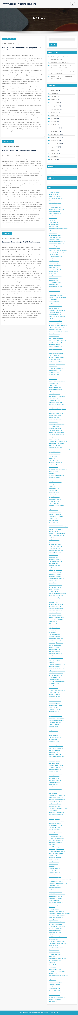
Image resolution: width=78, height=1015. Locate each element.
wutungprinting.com (54, 651)
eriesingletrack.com (54, 394)
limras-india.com (53, 194)
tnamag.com (52, 744)
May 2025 (53, 118)
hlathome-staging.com (55, 430)
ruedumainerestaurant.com (56, 578)
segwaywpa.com (53, 752)
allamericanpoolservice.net (56, 443)
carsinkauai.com (53, 939)
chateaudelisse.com (54, 291)
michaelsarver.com (54, 426)
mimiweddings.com (54, 990)
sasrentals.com (53, 422)
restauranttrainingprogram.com (58, 441)
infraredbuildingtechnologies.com (58, 325)
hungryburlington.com (55, 615)
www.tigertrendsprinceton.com (57, 795)
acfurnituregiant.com (55, 213)
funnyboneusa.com (54, 677)
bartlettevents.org (54, 304)
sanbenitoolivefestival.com (56, 505)
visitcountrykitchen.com (56, 643)
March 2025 (54, 125)
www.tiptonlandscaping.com (57, 851)
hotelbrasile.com (53, 299)
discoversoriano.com (55, 512)
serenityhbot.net (53, 786)
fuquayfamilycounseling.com (57, 971)
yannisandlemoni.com (55, 387)
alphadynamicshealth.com (56, 947)
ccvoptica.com (53, 855)
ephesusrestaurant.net (55, 896)
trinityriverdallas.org (54, 465)
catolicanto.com (53, 460)
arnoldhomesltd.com (55, 351)
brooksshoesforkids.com (56, 746)
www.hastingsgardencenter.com (58, 883)
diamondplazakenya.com (56, 917)
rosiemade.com (53, 398)
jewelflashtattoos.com (55, 258)
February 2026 (55, 102)
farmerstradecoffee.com (56, 767)
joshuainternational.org (55, 789)
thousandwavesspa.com (55, 698)
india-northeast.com (55, 344)
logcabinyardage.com (55, 769)
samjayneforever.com (55, 930)
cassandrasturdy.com (55, 503)
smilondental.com (54, 417)
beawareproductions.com (56, 595)
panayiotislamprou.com (55, 286)
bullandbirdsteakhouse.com (56, 838)
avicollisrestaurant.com (55, 705)
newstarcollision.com (55, 419)
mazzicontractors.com (55, 892)
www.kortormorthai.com (56, 814)
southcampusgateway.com (56, 288)
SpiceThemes (54, 1012)
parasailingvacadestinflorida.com (58, 943)
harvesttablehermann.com (56, 327)
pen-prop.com (53, 793)
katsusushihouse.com (55, 574)
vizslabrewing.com (54, 383)
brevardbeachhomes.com (56, 338)
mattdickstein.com (54, 776)
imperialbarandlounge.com (56, 357)
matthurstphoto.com (55, 932)
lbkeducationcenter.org (55, 462)
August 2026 (54, 90)
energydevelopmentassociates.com (58, 331)
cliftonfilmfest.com (54, 355)
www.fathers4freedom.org (56, 797)
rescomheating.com (54, 988)
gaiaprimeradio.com (54, 628)
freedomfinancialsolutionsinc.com (58, 808)
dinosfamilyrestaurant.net (56, 323)
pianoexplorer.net (54, 885)
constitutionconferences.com (57, 728)
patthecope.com (53, 731)
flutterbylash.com (54, 950)
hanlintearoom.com (54, 952)
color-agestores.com (55, 484)
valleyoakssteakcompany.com (57, 720)
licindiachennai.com (54, 200)
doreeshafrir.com (53, 591)
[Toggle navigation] (72, 3)
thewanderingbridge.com (56, 608)
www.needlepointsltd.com (56, 836)
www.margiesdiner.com (55, 832)
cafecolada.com (53, 510)
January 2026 (54, 106)
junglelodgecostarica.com (56, 638)
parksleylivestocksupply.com (57, 479)
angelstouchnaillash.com (56, 413)
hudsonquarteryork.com (56, 905)
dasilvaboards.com (54, 540)
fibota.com (52, 907)
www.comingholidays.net (56, 516)
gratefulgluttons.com (55, 499)
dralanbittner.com (54, 385)
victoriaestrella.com (54, 696)
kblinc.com (52, 391)
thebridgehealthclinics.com (56, 756)
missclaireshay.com (54, 192)
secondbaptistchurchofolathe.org (58, 975)
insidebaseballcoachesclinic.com (58, 937)
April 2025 (53, 121)
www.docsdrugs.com (55, 829)
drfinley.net (52, 962)
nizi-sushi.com (53, 623)
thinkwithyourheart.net (55, 361)
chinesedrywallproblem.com (57, 671)
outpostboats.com (54, 492)
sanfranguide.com (54, 518)
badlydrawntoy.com (54, 778)
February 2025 (55, 128)
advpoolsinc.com (53, 714)
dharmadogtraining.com (55, 982)
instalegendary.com (54, 248)
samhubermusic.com (55, 999)
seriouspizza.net (53, 735)
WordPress (35, 1012)
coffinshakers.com (54, 602)
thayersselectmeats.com (56, 748)
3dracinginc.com (53, 522)
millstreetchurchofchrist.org (57, 941)
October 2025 (54, 112)
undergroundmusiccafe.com (57, 997)
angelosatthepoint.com (55, 716)
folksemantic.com (54, 374)
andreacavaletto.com (55, 477)
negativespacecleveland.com (57, 664)
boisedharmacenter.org (55, 482)
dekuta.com (52, 866)
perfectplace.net (53, 467)
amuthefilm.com (53, 563)
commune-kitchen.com (55, 561)
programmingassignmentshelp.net (58, 228)
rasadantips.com (53, 220)
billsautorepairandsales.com (57, 922)
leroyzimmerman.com (55, 960)
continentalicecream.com (56, 550)
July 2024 (53, 150)
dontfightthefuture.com (55, 349)
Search (53, 44)
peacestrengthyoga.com (55, 806)
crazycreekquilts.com (55, 552)
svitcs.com (52, 733)
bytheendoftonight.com (55, 495)
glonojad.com (52, 583)
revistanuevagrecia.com (55, 585)
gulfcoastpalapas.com (55, 754)
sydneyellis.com (53, 437)
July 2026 (53, 93)
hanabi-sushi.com (54, 862)
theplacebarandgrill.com (55, 709)
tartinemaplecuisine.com (56, 619)
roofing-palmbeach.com (55, 346)
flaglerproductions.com (55, 546)
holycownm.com (53, 688)
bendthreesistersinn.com (56, 673)
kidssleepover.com (54, 230)
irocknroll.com (53, 366)
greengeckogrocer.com (55, 428)
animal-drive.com (54, 741)
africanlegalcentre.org (55, 572)
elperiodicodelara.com (55, 196)
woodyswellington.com (55, 898)
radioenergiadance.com (55, 282)
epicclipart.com (53, 267)
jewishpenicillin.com (54, 445)
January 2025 (54, 131)
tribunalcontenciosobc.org (56, 535)
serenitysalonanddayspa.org (56, 209)
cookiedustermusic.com (55, 679)
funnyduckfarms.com (55, 954)
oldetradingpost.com (55, 314)
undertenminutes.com (55, 216)
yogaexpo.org (52, 473)
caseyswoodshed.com (55, 722)
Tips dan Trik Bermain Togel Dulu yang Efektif (19, 150)
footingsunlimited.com (55, 825)
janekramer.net (53, 621)
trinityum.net (52, 889)
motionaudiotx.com (54, 984)
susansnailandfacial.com (55, 791)
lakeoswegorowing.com (55, 969)
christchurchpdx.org (54, 557)
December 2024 (55, 134)
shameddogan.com (54, 761)
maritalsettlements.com (55, 653)
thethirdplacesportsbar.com (57, 894)
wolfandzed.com (53, 864)
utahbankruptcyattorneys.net (57, 364)
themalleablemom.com (55, 610)
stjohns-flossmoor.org (55, 675)
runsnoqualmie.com (54, 827)
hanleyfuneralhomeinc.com (56, 404)
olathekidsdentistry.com (55, 402)
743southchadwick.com (55, 342)
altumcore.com (53, 739)
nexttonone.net (53, 784)
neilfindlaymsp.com (54, 703)
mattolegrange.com (54, 636)
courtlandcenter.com (55, 701)
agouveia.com (53, 973)
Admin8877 (7, 43)
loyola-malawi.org (54, 488)
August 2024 (54, 147)
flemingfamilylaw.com (55, 965)
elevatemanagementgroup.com (57, 958)
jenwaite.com (52, 956)
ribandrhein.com (53, 456)
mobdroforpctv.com (54, 501)
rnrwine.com (52, 967)
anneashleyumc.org (54, 819)
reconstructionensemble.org (57, 681)
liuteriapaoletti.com (54, 666)
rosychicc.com (53, 490)
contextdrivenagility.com (56, 598)
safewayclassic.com (54, 239)
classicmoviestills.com (55, 507)
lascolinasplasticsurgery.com (57, 840)
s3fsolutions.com (54, 336)
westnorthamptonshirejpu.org (57, 297)
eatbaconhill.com (53, 226)
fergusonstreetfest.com (55, 928)
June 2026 (53, 96)
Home (35, 20)
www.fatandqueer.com (55, 816)
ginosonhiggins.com (54, 649)
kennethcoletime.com (55, 613)
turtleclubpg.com (54, 692)
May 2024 (53, 156)
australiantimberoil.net (55, 321)
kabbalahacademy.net (55, 415)
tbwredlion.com (53, 920)
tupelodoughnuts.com (55, 400)
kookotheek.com (53, 284)
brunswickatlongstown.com (56, 617)
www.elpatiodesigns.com (56, 902)
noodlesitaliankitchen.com (56, 252)
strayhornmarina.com (55, 544)
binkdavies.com (53, 555)
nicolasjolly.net (53, 568)
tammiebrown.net (54, 630)
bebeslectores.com (54, 319)
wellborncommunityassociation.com (59, 293)
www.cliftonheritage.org (55, 842)
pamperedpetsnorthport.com (57, 396)
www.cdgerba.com (54, 909)
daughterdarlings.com (55, 203)
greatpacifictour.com (55, 694)
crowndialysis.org (54, 439)
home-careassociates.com (56, 475)
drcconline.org (53, 707)
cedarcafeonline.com (54, 211)
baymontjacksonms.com (56, 658)
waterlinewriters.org (54, 758)
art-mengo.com (53, 626)
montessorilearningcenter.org (57, 926)
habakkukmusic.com (54, 782)
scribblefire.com (53, 471)
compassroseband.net (55, 737)
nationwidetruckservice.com (57, 690)
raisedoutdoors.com (54, 359)
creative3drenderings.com (56, 765)
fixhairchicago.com (54, 724)
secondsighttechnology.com (56, 424)
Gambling (16, 43)
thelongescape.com (54, 634)
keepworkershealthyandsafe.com (58, 250)
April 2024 (53, 159)
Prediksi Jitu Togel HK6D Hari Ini (60, 62)
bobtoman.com (53, 273)
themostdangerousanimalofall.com (58, 527)
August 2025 (54, 115)
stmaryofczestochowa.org (56, 604)
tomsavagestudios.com (55, 447)
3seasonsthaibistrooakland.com (58, 469)
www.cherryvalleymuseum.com (57, 310)
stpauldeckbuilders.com (55, 823)
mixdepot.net (52, 870)
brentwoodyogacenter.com (56, 849)
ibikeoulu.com (53, 600)
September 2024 (55, 143)
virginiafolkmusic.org (55, 452)
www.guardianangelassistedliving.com (59, 913)
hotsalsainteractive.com (55, 207)
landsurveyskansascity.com (56, 821)
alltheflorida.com (53, 935)
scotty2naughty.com (54, 589)
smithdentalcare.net (54, 995)
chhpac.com (52, 980)
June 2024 (53, 153)
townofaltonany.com (54, 660)
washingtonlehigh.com (55, 857)
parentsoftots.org (54, 763)
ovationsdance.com (54, 454)
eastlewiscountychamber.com (57, 533)
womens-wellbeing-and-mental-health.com (61, 449)
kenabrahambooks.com (55, 559)
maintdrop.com (53, 271)
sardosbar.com (53, 377)
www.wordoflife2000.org (56, 368)
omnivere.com (53, 218)
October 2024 (54, 140)
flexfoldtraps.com (54, 810)
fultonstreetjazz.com (55, 301)
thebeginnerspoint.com (55, 514)
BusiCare (46, 1012)
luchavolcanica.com (54, 686)
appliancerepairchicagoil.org (56, 243)
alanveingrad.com (54, 647)
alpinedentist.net (53, 280)
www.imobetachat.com (55, 774)
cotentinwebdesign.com (55, 312)
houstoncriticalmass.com (56, 525)
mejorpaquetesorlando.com (56, 407)
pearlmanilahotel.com (55, 269)
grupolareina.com (54, 308)
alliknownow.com (53, 531)
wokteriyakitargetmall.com (56, 432)
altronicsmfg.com (54, 224)
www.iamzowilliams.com (56, 881)
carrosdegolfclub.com (55, 329)
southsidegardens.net (55, 887)
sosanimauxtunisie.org (55, 276)
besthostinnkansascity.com (56, 993)
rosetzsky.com (53, 580)
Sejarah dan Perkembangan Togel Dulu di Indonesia (21, 242)
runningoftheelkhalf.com (55, 801)
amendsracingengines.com (56, 812)
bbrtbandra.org (53, 263)
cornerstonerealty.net (55, 877)
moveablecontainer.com (55, 306)
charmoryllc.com (53, 520)
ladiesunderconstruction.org (57, 316)
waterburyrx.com (54, 711)
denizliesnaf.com (53, 726)
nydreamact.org (53, 254)
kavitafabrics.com (54, 683)
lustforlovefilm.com (54, 565)
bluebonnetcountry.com (55, 265)
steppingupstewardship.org (56, 853)
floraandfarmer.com (54, 334)
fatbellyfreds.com (54, 900)
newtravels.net (53, 233)
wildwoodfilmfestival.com (56, 295)
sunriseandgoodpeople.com (56, 668)
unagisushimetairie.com (55, 256)
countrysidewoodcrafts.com (57, 241)
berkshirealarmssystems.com (57, 381)
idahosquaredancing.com (56, 370)
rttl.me (51, 986)
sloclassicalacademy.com (56, 537)
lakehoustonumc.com (55, 780)
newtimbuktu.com (54, 222)
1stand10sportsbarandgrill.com (57, 409)
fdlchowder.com (53, 834)
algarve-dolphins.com (55, 645)
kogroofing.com (53, 278)
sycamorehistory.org (54, 874)
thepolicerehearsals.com (56, 529)
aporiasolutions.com (54, 750)
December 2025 (55, 109)
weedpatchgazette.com (55, 389)
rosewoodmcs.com (54, 872)
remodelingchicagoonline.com (57, 847)
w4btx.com (52, 411)
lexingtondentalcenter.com (56, 434)
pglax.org (51, 662)
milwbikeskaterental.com (56, 656)
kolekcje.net (52, 458)
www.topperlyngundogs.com (19, 3)
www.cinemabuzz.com (55, 868)
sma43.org (52, 844)
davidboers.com (53, 771)
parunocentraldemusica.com (57, 911)
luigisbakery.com (53, 859)
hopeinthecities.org (54, 497)
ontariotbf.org (53, 246)
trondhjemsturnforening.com (57, 915)
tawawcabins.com (54, 372)
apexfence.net (53, 1001)
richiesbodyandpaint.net (55, 198)
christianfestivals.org (55, 640)
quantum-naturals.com (55, 924)
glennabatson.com (54, 542)
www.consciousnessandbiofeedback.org (60, 879)
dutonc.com (52, 632)
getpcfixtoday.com (54, 261)
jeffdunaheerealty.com (55, 804)
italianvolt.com (53, 379)
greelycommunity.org (55, 576)
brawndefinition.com (55, 548)
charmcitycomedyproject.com (57, 593)
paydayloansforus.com (55, 235)
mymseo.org (52, 977)
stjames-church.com (55, 587)
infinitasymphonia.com (55, 570)
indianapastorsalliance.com (56, 718)
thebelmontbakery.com (55, 237)
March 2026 (54, 99)
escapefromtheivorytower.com (57, 340)
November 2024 (55, 137)
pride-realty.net (53, 945)
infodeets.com (53, 205)
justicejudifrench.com (55, 606)
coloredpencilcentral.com (56, 353)
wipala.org (52, 486)
